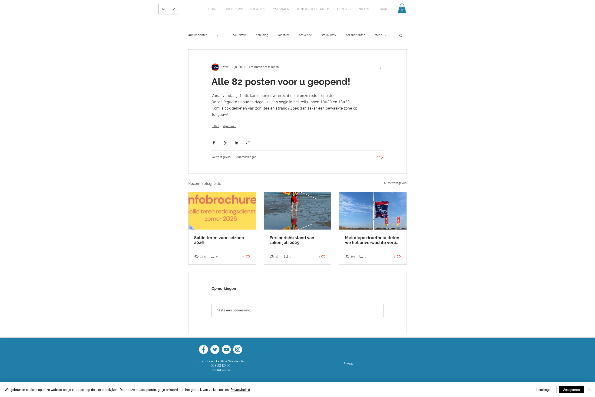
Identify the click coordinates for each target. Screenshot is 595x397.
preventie (305, 35)
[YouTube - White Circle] (226, 349)
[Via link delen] (248, 142)
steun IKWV (329, 35)
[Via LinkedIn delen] (236, 142)
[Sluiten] (589, 389)
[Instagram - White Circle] (237, 349)
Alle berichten (198, 35)
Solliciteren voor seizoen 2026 (219, 240)
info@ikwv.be (221, 370)
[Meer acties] (380, 67)
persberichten (355, 35)
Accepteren (571, 389)
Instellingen (544, 389)
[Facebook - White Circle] (203, 349)
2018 (220, 35)
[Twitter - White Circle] (214, 349)
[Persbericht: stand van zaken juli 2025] (297, 211)
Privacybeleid (240, 389)
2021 (215, 126)
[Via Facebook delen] (214, 142)
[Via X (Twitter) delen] (225, 142)
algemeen (229, 126)
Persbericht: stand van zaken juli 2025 (292, 240)
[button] (402, 8)
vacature (284, 35)
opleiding (262, 35)
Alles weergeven (395, 183)
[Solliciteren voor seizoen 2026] (222, 211)
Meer (378, 35)
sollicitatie (240, 35)
